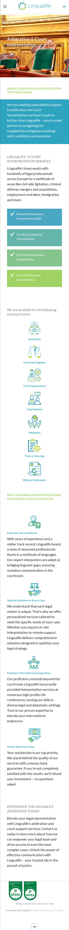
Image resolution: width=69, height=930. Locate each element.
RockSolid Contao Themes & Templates (47, 910)
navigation (5, 6)
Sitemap (19, 903)
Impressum (42, 903)
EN (64, 6)
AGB (51, 903)
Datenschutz (30, 903)
